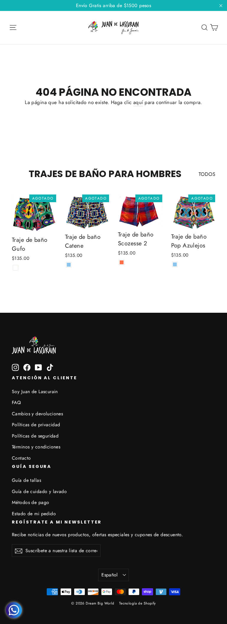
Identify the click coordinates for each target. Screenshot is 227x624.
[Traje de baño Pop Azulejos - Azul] (174, 264)
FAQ (16, 402)
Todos (207, 174)
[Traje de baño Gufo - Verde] (15, 267)
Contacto (21, 458)
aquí (138, 102)
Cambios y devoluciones (37, 413)
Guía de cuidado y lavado (39, 491)
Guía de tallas (26, 480)
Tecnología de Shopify (137, 603)
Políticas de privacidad (36, 424)
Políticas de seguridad (35, 435)
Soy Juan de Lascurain (35, 391)
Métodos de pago (30, 502)
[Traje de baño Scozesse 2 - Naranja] (121, 262)
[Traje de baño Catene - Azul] (68, 264)
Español (109, 574)
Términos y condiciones (36, 446)
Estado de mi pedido (34, 513)
